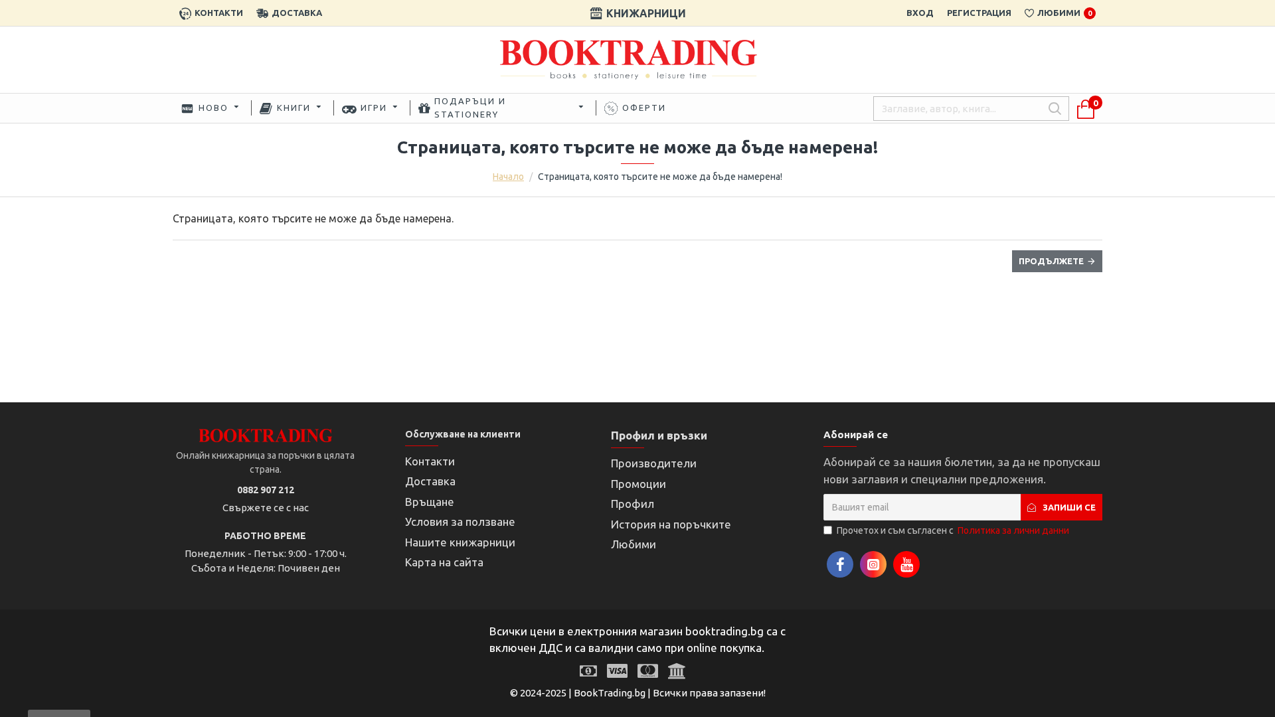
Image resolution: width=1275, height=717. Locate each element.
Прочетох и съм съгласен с (953, 530)
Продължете (1051, 261)
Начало (508, 176)
